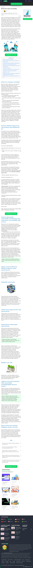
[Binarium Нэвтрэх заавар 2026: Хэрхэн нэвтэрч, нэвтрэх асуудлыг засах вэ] (6, 489)
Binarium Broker (4, 559)
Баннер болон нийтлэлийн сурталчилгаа (9, 70)
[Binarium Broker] (4, 544)
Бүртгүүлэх (7, 561)
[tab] (11, 444)
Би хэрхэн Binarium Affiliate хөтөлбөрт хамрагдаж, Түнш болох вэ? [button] (10, 444)
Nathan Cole (7, 11)
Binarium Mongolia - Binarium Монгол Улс (7, 565)
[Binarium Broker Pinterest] (30, 567)
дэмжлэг (7, 562)
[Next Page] (3, 511)
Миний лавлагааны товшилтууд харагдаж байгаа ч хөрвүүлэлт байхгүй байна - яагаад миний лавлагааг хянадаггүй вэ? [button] (11, 456)
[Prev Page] (2, 511)
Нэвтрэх (3, 561)
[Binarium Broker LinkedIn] (27, 567)
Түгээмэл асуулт (28, 561)
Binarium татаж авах (19, 562)
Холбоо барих (18, 561)
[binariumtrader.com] (4, 1)
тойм (23, 559)
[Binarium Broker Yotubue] (26, 567)
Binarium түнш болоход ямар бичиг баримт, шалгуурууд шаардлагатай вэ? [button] (9, 447)
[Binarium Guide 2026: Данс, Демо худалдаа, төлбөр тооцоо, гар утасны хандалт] (13, 527)
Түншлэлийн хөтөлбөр (17, 559)
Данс (10, 561)
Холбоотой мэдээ (6, 469)
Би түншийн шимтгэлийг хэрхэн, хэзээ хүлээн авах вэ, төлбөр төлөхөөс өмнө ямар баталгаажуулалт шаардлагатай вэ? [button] (10, 461)
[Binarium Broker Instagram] (29, 567)
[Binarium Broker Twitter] (24, 567)
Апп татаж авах (27, 559)
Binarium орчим (10, 559)
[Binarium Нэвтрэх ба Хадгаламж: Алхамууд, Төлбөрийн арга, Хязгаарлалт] (15, 501)
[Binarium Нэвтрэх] (15, 477)
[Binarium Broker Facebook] (23, 567)
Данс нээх (23, 561)
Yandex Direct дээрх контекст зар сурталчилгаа (11, 69)
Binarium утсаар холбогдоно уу (19, 565)
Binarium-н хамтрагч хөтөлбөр (8, 59)
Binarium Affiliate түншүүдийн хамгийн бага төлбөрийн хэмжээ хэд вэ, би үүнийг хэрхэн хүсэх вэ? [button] (10, 451)
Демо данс (3, 562)
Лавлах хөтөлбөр (12, 562)
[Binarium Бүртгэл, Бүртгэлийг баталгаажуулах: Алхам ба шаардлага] (6, 501)
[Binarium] (27, 16)
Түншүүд (14, 561)
